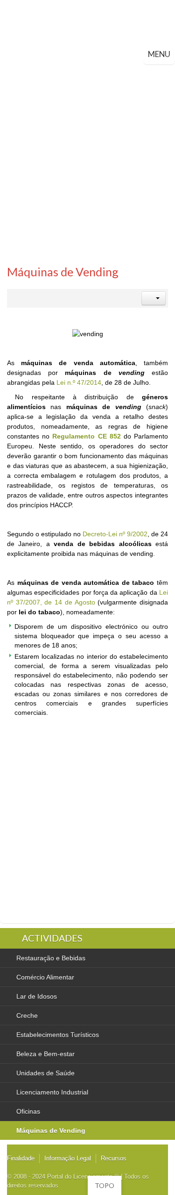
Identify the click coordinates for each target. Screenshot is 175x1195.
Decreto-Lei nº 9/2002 (115, 534)
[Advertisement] (87, 157)
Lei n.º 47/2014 (78, 382)
